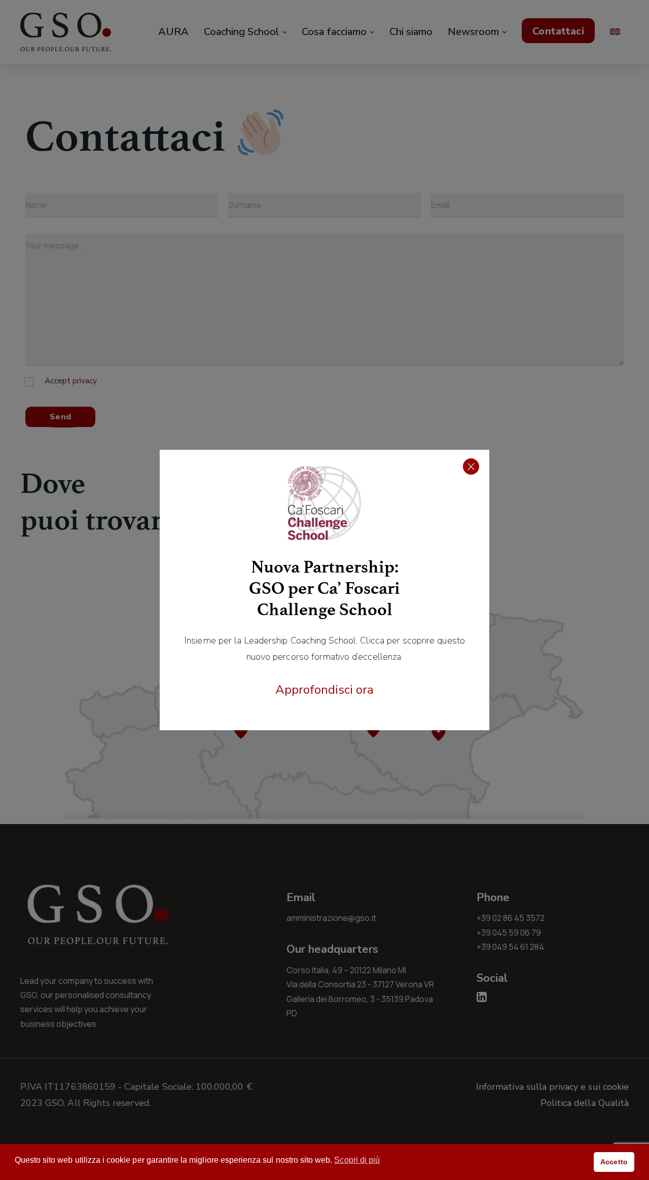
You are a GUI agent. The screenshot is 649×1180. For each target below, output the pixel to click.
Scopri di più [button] (357, 1160)
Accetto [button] (613, 1162)
